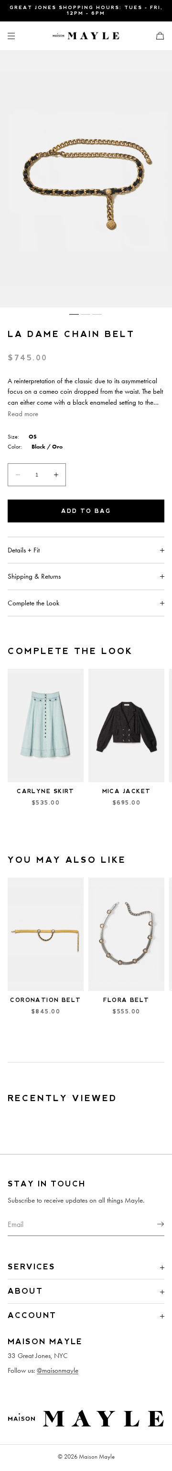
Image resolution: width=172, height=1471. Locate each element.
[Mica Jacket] (126, 726)
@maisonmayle (57, 1370)
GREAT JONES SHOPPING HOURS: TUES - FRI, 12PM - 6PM (86, 10)
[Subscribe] (152, 1224)
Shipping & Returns (34, 576)
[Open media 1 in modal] (86, 178)
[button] (156, 35)
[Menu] (19, 35)
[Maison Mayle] (86, 36)
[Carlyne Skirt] (46, 726)
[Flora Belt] (126, 934)
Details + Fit (24, 550)
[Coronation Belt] (46, 934)
